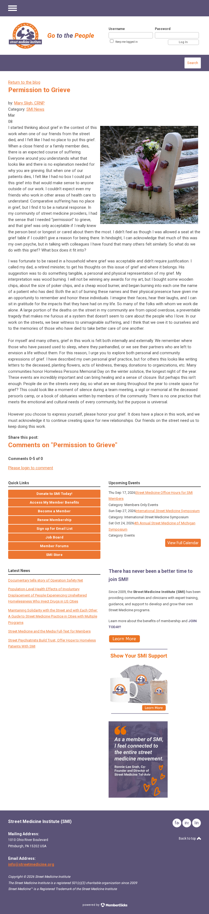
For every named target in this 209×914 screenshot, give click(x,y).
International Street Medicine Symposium (168, 511)
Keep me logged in (126, 41)
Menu (12, 8)
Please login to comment (30, 467)
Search (192, 63)
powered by (91, 905)
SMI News (35, 109)
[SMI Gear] (140, 715)
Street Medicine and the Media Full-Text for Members (49, 631)
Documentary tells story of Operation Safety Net (45, 580)
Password (162, 29)
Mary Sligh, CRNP (29, 103)
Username (117, 29)
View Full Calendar (183, 543)
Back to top (187, 838)
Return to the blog (24, 82)
